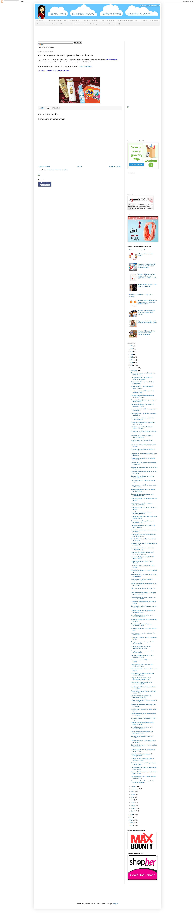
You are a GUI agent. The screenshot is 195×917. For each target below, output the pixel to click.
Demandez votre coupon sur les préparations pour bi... (141, 696)
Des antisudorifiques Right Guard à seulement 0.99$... (142, 405)
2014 (131, 820)
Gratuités (39, 24)
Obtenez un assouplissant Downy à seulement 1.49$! (142, 759)
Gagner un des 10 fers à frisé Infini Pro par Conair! (147, 285)
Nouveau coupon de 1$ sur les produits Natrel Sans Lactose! (146, 312)
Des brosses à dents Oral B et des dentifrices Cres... (142, 665)
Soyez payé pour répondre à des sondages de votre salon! (147, 321)
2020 (131, 357)
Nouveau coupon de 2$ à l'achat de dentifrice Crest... (142, 391)
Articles (111, 24)
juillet (133, 794)
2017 (131, 365)
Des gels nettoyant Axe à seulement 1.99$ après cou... (142, 396)
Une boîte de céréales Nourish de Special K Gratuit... (142, 427)
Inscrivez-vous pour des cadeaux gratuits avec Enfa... (141, 436)
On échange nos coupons (98, 24)
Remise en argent (81, 24)
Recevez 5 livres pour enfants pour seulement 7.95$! (142, 656)
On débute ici (40, 20)
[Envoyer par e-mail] (52, 108)
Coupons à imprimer (107, 20)
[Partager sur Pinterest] (59, 108)
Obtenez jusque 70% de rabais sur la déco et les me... (143, 750)
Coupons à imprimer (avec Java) (127, 20)
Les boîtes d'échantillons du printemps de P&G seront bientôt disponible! (146, 265)
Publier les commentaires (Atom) (57, 170)
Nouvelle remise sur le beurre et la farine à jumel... (142, 387)
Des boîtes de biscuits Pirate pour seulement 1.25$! (142, 624)
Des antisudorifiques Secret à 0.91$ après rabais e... (142, 557)
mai (132, 800)
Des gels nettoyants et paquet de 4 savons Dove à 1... (142, 651)
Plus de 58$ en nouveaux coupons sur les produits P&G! (143, 598)
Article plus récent (44, 166)
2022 (131, 351)
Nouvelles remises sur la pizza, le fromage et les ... (141, 754)
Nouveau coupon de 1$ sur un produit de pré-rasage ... (143, 490)
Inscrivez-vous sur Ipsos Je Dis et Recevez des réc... (142, 441)
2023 (131, 348)
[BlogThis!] (54, 108)
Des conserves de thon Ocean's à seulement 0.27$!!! (142, 732)
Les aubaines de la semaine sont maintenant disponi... (141, 378)
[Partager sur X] (55, 108)
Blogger (115, 903)
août (133, 791)
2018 (131, 362)
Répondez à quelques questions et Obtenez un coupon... (142, 553)
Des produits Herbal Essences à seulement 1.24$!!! (141, 683)
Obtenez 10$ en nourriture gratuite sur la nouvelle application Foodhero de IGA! (147, 276)
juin (132, 797)
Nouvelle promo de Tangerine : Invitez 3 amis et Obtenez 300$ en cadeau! (147, 302)
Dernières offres (74, 20)
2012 (131, 825)
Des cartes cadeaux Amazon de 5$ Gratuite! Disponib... (142, 781)
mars (133, 805)
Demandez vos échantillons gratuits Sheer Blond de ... (142, 723)
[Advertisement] (75, 33)
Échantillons (154, 20)
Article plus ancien (115, 166)
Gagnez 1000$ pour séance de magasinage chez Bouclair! (141, 678)
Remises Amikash (66, 24)
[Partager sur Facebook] (57, 108)
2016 (131, 814)
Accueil (79, 166)
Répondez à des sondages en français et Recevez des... (143, 593)
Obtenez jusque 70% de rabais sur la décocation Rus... (143, 611)
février (133, 808)
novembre (134, 370)
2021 (131, 354)
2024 (131, 346)
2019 (131, 360)
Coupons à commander (90, 20)
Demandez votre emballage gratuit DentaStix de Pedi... (142, 495)
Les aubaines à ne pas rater (57, 20)
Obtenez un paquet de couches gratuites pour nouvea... (141, 647)
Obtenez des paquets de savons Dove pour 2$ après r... (143, 535)
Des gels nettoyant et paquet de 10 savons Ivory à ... (142, 642)
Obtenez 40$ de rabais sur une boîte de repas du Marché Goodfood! (146, 332)
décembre (134, 368)
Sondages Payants (52, 24)
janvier (133, 811)
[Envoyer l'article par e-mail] (48, 108)
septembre (135, 789)
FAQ (118, 24)
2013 (131, 823)
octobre (134, 786)
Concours (144, 20)
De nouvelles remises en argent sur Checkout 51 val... (142, 418)
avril (132, 802)
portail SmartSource (85, 66)
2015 (131, 817)
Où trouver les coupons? (137, 250)
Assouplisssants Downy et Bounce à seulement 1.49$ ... (142, 521)
